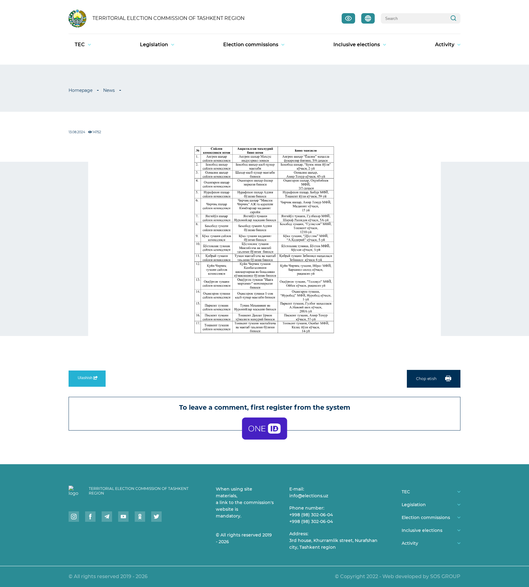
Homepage (80, 90)
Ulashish (85, 378)
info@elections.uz (308, 496)
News (109, 90)
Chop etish (426, 378)
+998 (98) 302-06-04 (311, 514)
